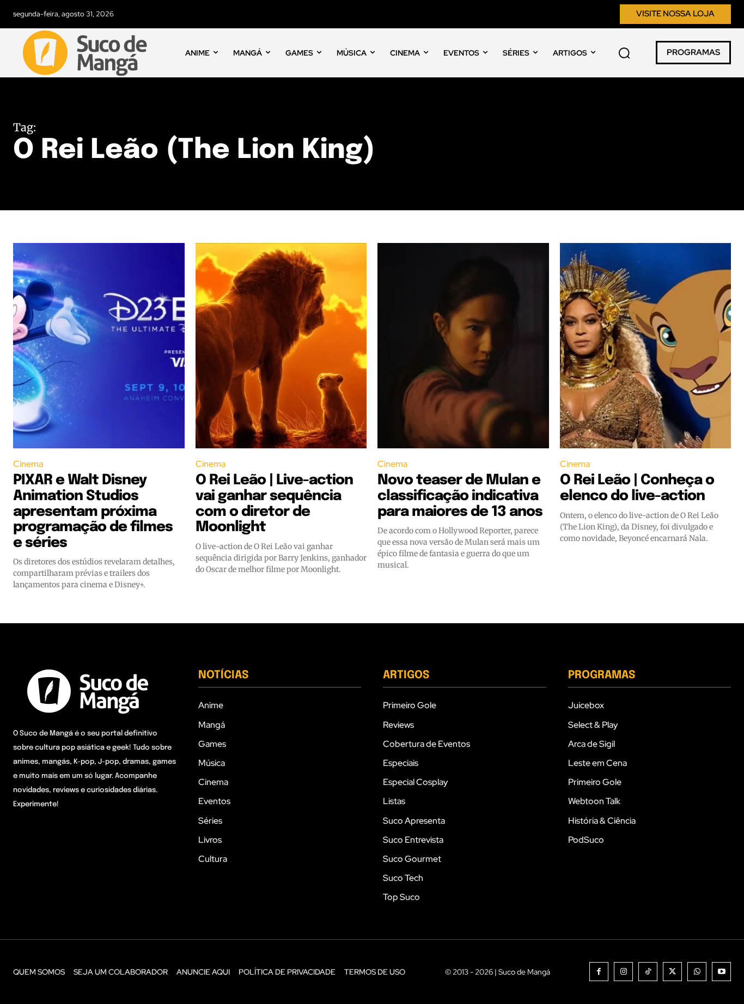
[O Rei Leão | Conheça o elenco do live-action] (645, 345)
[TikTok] (647, 971)
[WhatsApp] (696, 971)
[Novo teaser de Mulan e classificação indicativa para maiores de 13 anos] (463, 345)
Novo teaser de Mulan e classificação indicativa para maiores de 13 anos (459, 496)
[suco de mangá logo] (87, 52)
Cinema (28, 464)
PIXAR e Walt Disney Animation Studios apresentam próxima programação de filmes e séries (93, 511)
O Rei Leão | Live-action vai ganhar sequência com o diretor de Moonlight (274, 503)
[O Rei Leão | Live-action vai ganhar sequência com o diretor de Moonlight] (281, 345)
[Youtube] (721, 971)
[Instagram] (623, 971)
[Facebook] (598, 971)
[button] (624, 53)
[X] (672, 971)
